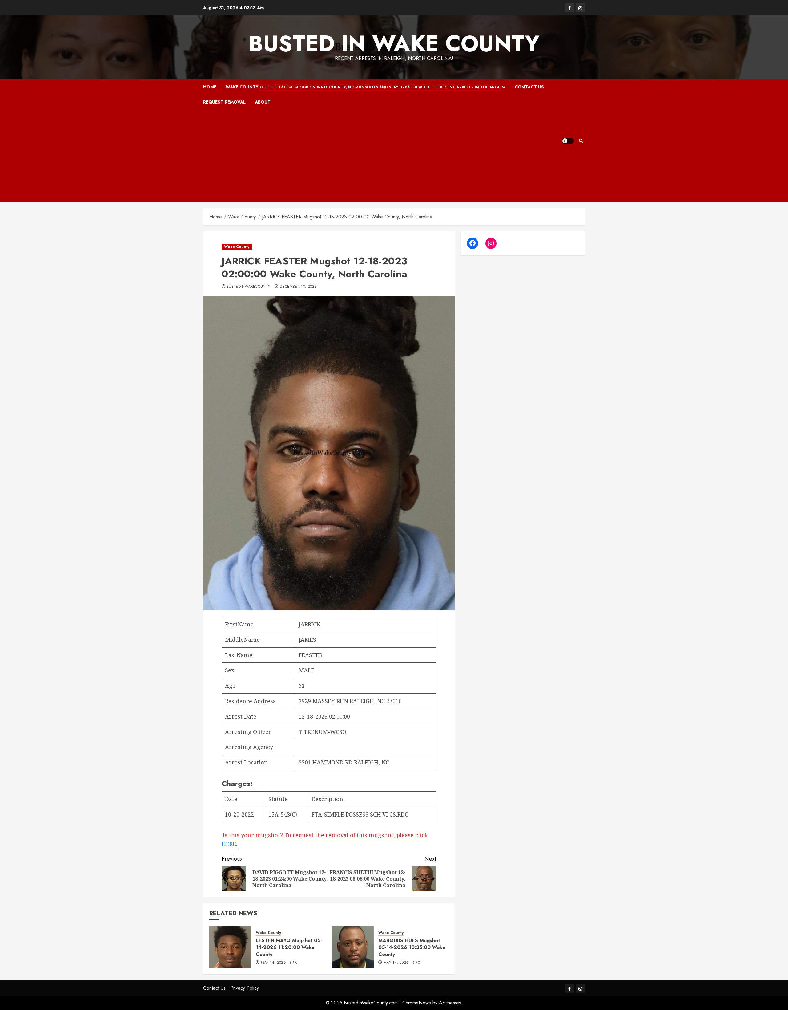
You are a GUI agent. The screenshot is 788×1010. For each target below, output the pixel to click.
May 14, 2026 (273, 962)
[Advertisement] (382, 156)
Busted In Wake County (394, 43)
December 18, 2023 (298, 286)
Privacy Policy (244, 988)
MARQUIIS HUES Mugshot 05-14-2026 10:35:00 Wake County (411, 947)
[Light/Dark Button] (568, 141)
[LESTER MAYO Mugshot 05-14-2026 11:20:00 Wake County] (230, 947)
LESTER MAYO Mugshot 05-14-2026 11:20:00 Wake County (289, 947)
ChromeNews (416, 1002)
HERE (229, 844)
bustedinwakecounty (248, 286)
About (263, 102)
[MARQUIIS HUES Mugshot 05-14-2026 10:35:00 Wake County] (353, 947)
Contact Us (529, 87)
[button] (581, 141)
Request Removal (224, 102)
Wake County (363, 87)
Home (209, 87)
